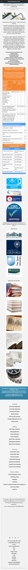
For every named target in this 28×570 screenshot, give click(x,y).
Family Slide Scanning (14, 459)
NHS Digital (14, 553)
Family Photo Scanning (14, 461)
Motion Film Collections (14, 439)
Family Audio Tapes (14, 454)
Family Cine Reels (14, 456)
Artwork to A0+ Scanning (15, 466)
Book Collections (15, 436)
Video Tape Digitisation (14, 406)
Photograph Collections (14, 441)
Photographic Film (14, 431)
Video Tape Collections (14, 429)
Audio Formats (14, 421)
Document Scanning (15, 411)
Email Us (15, 489)
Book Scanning (14, 414)
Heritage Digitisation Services (15, 419)
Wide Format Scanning (14, 416)
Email (12, 506)
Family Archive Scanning (15, 464)
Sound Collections (14, 434)
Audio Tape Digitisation (14, 409)
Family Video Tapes (14, 451)
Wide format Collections (14, 444)
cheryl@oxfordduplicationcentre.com (14, 395)
